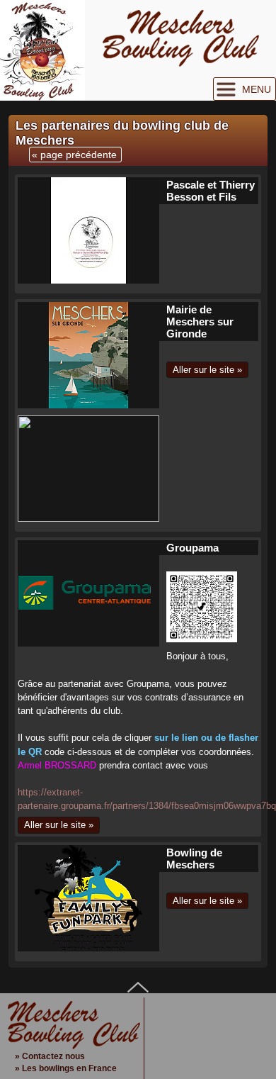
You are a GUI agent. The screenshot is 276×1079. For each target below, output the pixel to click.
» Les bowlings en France (66, 1068)
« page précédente (74, 154)
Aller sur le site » (207, 369)
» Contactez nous (50, 1056)
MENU (256, 89)
